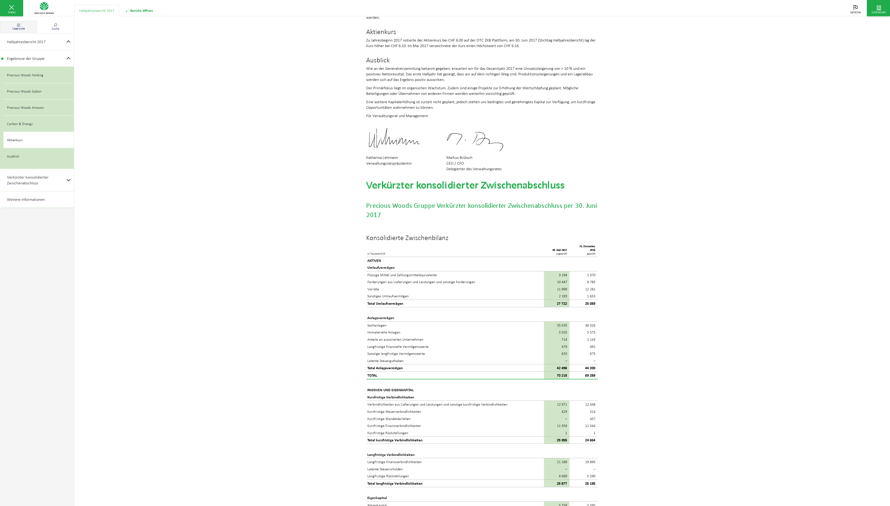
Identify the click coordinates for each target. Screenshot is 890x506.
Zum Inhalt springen (34, 2)
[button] (11, 8)
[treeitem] (37, 42)
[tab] (96, 10)
